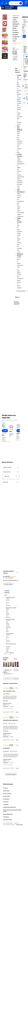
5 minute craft (16, 15)
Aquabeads (5, 804)
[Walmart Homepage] (6, 3)
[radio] (15, 53)
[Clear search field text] (18, 3)
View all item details (20, 290)
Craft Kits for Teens (7, 819)
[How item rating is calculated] (18, 580)
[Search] (20, 3)
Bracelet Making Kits (7, 814)
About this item (7, 462)
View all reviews (8, 584)
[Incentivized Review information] (12, 708)
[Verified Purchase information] (14, 688)
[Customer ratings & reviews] (18, 572)
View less (12, 652)
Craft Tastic (5, 801)
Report (17, 712)
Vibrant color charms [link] (11, 643)
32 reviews (10, 577)
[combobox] (16, 3)
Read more (5, 700)
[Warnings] (18, 482)
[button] (16, 70)
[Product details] (18, 467)
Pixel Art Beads (6, 796)
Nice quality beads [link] (10, 619)
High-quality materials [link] (11, 607)
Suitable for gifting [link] (10, 597)
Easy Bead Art (6, 798)
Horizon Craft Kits (7, 793)
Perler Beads (6, 816)
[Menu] (2, 3)
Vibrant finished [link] (9, 633)
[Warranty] (16, 476)
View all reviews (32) (11, 774)
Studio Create (6, 790)
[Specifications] (18, 472)
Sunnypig (5, 788)
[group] (19, 43)
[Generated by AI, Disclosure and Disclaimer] (9, 654)
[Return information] (23, 33)
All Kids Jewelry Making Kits (9, 807)
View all (15, 658)
